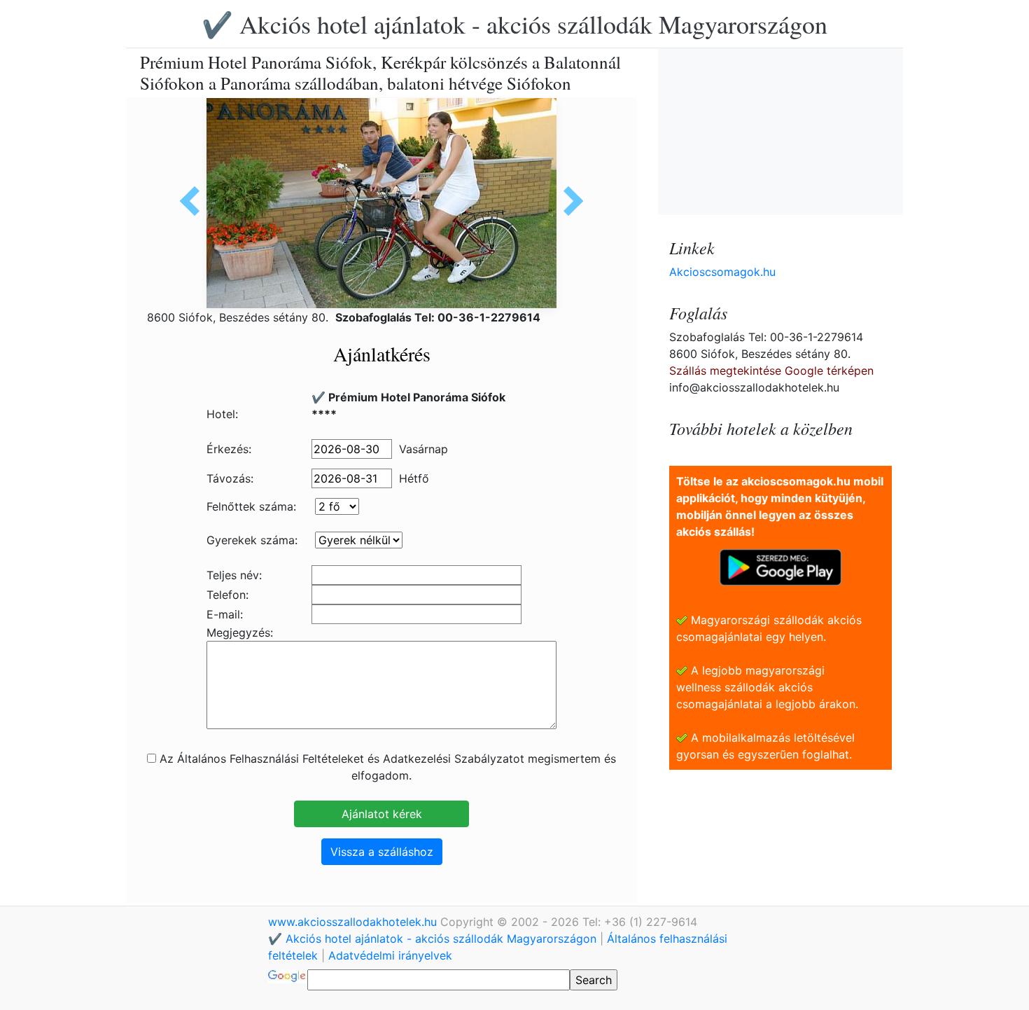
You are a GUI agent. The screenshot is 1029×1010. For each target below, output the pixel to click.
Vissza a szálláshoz (381, 852)
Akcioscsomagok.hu (722, 272)
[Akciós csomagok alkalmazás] (780, 566)
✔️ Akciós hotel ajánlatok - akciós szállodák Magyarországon (514, 24)
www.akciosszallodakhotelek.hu (354, 922)
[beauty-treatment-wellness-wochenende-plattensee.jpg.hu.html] (194, 201)
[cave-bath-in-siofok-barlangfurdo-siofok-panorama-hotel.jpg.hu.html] (568, 201)
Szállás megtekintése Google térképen (771, 371)
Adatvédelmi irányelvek (390, 955)
